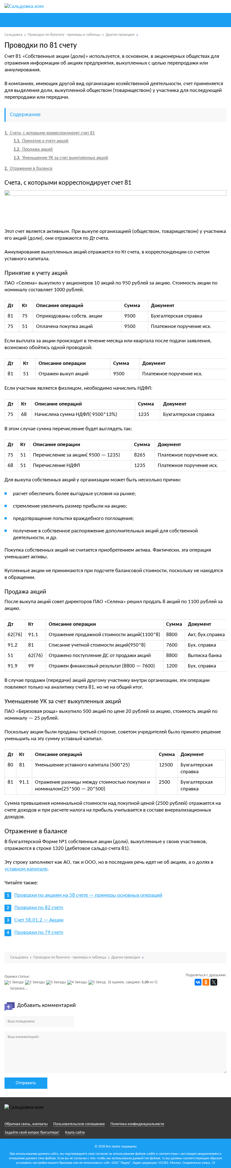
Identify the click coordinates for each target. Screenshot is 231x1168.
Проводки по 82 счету (38, 908)
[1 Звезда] (15, 982)
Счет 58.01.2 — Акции (38, 920)
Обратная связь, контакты (26, 1124)
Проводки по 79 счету (38, 932)
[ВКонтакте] (198, 982)
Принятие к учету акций (41, 141)
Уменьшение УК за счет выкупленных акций (61, 158)
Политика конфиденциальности (137, 1124)
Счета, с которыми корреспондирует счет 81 (50, 133)
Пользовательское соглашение (79, 1124)
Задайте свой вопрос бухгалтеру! (32, 1132)
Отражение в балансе (28, 168)
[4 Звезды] (77, 982)
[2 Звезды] (35, 982)
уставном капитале (26, 869)
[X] (213, 982)
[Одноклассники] (206, 982)
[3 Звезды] (56, 982)
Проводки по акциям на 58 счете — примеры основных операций (88, 895)
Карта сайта (75, 1132)
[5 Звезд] (97, 982)
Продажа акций (33, 149)
